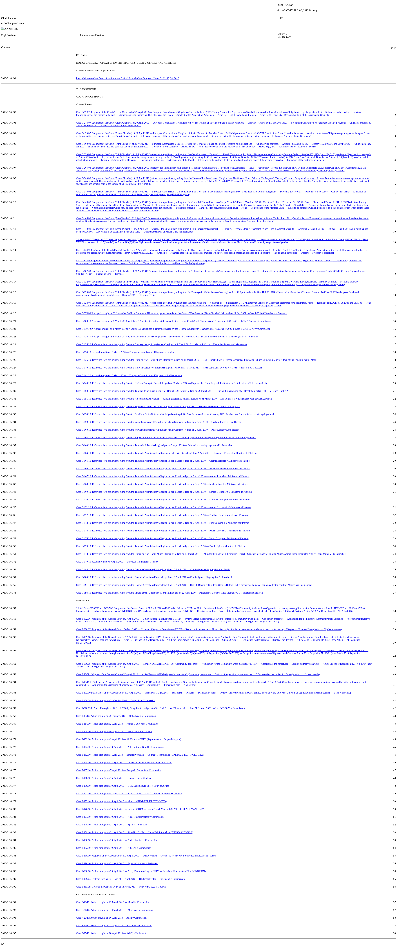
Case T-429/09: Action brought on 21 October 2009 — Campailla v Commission (115, 700)
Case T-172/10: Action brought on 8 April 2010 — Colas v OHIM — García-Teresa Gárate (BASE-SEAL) (129, 793)
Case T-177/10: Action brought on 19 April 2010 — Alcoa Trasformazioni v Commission (120, 817)
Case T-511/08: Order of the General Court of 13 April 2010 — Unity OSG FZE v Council (121, 886)
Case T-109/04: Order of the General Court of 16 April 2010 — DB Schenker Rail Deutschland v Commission (130, 879)
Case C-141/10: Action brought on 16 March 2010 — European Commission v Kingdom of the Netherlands (129, 375)
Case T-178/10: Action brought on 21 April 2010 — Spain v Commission (112, 824)
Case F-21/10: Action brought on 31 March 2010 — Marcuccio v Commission (114, 910)
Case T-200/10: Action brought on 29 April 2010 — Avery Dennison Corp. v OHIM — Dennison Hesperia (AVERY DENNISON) (141, 871)
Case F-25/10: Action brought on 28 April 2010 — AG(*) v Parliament (111, 933)
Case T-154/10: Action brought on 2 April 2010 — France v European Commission (117, 723)
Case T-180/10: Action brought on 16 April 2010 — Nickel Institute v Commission (116, 840)
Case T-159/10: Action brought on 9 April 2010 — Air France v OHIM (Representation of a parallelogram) (128, 739)
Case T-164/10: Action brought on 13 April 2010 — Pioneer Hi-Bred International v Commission (124, 762)
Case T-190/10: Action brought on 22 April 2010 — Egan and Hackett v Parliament (117, 863)
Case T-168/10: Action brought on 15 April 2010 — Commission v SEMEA (113, 778)
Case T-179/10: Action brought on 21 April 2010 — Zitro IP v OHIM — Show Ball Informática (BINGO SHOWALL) (134, 832)
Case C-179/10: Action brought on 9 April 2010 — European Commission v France (117, 561)
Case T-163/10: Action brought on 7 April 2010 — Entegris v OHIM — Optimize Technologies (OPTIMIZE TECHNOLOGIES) (140, 754)
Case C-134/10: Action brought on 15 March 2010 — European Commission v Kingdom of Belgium (125, 352)
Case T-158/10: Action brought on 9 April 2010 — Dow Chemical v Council (114, 731)
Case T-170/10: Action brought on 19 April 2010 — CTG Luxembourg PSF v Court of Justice (122, 785)
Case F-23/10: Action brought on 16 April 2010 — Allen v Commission (111, 917)
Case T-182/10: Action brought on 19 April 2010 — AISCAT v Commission (113, 848)
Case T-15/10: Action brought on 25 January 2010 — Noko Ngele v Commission (116, 716)
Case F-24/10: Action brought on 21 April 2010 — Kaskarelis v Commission (114, 925)
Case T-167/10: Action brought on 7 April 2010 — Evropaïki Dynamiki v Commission (118, 770)
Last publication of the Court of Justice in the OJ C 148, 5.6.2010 (127, 78)
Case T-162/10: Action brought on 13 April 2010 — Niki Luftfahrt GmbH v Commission (120, 747)
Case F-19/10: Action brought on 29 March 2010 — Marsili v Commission (112, 902)
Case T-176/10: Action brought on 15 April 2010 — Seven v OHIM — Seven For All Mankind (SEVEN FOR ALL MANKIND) (140, 809)
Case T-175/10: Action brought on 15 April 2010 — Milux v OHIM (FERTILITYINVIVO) (121, 801)
